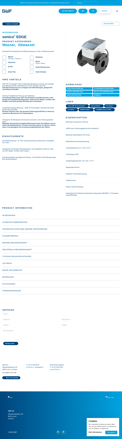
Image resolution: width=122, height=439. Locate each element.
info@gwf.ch (30, 367)
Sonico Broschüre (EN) (75, 88)
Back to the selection (12, 377)
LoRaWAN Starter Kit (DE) (103, 109)
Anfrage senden (9, 343)
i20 (93, 11)
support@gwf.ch (55, 369)
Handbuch (97, 95)
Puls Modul (109, 106)
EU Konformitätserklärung (104, 88)
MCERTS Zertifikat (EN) (75, 91)
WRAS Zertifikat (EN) (74, 95)
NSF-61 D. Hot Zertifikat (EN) (103, 91)
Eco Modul (71, 109)
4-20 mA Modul (95, 106)
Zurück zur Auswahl (12, 24)
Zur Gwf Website (68, 11)
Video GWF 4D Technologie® (76, 106)
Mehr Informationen (95, 432)
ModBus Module (85, 109)
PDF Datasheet (109, 23)
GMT (82, 11)
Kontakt (104, 11)
